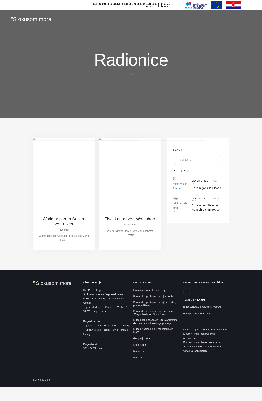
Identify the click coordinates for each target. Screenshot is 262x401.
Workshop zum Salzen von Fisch (64, 221)
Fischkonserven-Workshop (130, 218)
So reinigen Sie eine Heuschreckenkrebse (206, 207)
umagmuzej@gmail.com (197, 313)
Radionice (64, 229)
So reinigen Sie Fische (206, 188)
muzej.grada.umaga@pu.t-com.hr (202, 306)
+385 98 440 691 (194, 299)
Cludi (47, 379)
